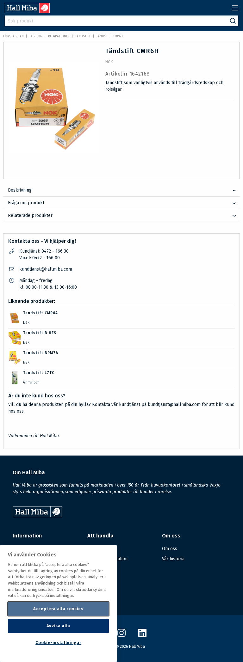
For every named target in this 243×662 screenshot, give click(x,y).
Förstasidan (13, 36)
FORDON (35, 36)
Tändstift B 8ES (39, 333)
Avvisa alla (58, 625)
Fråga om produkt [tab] (26, 202)
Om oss (169, 548)
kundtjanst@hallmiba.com (45, 269)
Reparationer (59, 36)
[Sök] (233, 21)
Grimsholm (31, 382)
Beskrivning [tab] (20, 190)
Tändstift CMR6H (109, 36)
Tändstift (82, 36)
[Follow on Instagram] (121, 635)
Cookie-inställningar (58, 642)
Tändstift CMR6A (40, 313)
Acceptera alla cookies (58, 608)
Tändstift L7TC (38, 373)
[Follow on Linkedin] (142, 635)
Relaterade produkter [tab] (30, 215)
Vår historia (173, 558)
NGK (109, 62)
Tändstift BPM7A (40, 353)
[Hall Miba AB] (27, 11)
